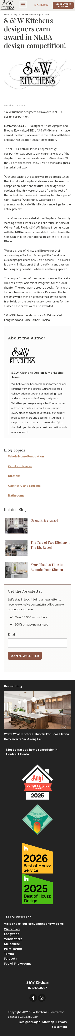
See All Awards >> (19, 916)
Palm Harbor (13, 948)
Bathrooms (16, 495)
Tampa (9, 953)
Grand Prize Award (44, 520)
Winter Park (12, 929)
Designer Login (29, 1021)
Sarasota (10, 958)
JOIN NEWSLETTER (25, 655)
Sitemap (48, 1021)
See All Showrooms (17, 963)
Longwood (11, 933)
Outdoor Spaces (20, 466)
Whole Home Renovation (26, 456)
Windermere (13, 939)
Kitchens (14, 475)
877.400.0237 (41, 4)
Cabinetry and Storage (24, 485)
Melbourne (12, 944)
